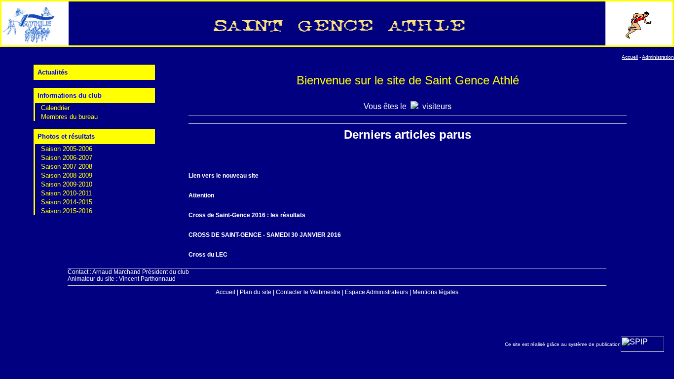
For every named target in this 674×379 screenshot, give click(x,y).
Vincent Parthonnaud (147, 278)
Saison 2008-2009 (66, 175)
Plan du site (255, 292)
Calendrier (55, 108)
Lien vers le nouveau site (223, 175)
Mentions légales (435, 292)
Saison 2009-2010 (66, 184)
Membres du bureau (69, 116)
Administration (658, 57)
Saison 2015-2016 (66, 211)
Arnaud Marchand (116, 271)
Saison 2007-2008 (66, 166)
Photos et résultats (66, 136)
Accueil (225, 292)
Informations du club (69, 95)
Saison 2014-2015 (66, 202)
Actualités (52, 72)
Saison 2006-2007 (66, 157)
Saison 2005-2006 (66, 148)
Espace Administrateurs (376, 292)
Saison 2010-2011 (66, 193)
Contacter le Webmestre (308, 292)
